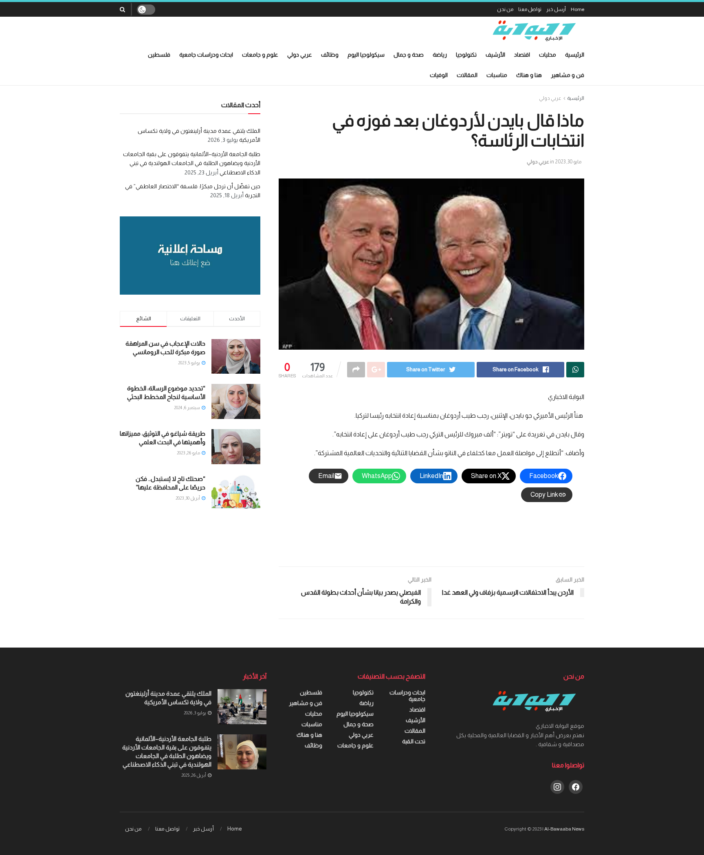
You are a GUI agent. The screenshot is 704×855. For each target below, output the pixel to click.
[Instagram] (557, 786)
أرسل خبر (556, 9)
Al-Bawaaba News (564, 829)
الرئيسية (574, 54)
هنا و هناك (529, 75)
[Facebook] (576, 786)
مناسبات (496, 75)
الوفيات (439, 75)
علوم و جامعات (260, 54)
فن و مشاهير (567, 75)
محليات (547, 54)
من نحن (505, 9)
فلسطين (159, 54)
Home (577, 9)
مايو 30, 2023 (568, 162)
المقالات (467, 75)
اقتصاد (522, 54)
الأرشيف (495, 54)
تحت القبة (413, 741)
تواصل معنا (529, 9)
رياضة (440, 54)
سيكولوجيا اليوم (366, 54)
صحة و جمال (409, 54)
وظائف (330, 54)
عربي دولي (299, 54)
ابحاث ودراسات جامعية (206, 54)
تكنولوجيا (466, 54)
